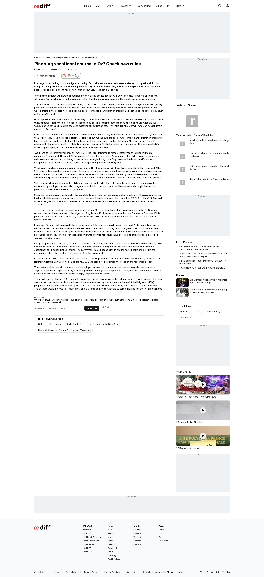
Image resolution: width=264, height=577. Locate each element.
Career (161, 537)
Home (87, 6)
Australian (185, 317)
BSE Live (137, 530)
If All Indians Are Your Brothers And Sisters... (202, 267)
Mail (98, 6)
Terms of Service (91, 572)
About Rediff (39, 572)
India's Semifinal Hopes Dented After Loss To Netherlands (202, 262)
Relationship (164, 541)
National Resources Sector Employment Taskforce (64, 330)
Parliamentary (213, 311)
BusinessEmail (144, 6)
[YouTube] (223, 572)
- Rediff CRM (87, 548)
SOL (40, 324)
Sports (111, 541)
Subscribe (92, 308)
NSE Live (137, 533)
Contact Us (131, 572)
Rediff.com (153, 572)
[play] (203, 385)
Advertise (55, 572)
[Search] (220, 6)
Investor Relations (112, 572)
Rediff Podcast (114, 559)
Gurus (159, 6)
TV (168, 6)
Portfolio (137, 544)
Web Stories (183, 371)
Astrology (112, 555)
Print (107, 307)
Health (161, 530)
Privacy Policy (71, 572)
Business (112, 533)
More (178, 6)
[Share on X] (206, 572)
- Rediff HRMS (88, 544)
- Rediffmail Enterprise (91, 537)
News (108, 6)
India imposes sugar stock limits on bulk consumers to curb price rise (199, 248)
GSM (197, 311)
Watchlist (137, 541)
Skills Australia (74, 324)
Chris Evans (55, 324)
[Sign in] (227, 6)
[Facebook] (212, 572)
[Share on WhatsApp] (201, 572)
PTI (42, 70)
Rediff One (86, 533)
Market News (138, 537)
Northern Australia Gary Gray (103, 324)
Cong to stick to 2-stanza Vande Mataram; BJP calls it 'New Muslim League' (203, 255)
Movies (111, 537)
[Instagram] (217, 572)
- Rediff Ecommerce (90, 541)
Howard (184, 311)
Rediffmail (86, 530)
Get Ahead (47, 58)
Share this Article (47, 76)
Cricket (111, 544)
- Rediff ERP (87, 552)
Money (124, 6)
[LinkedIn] (228, 572)
